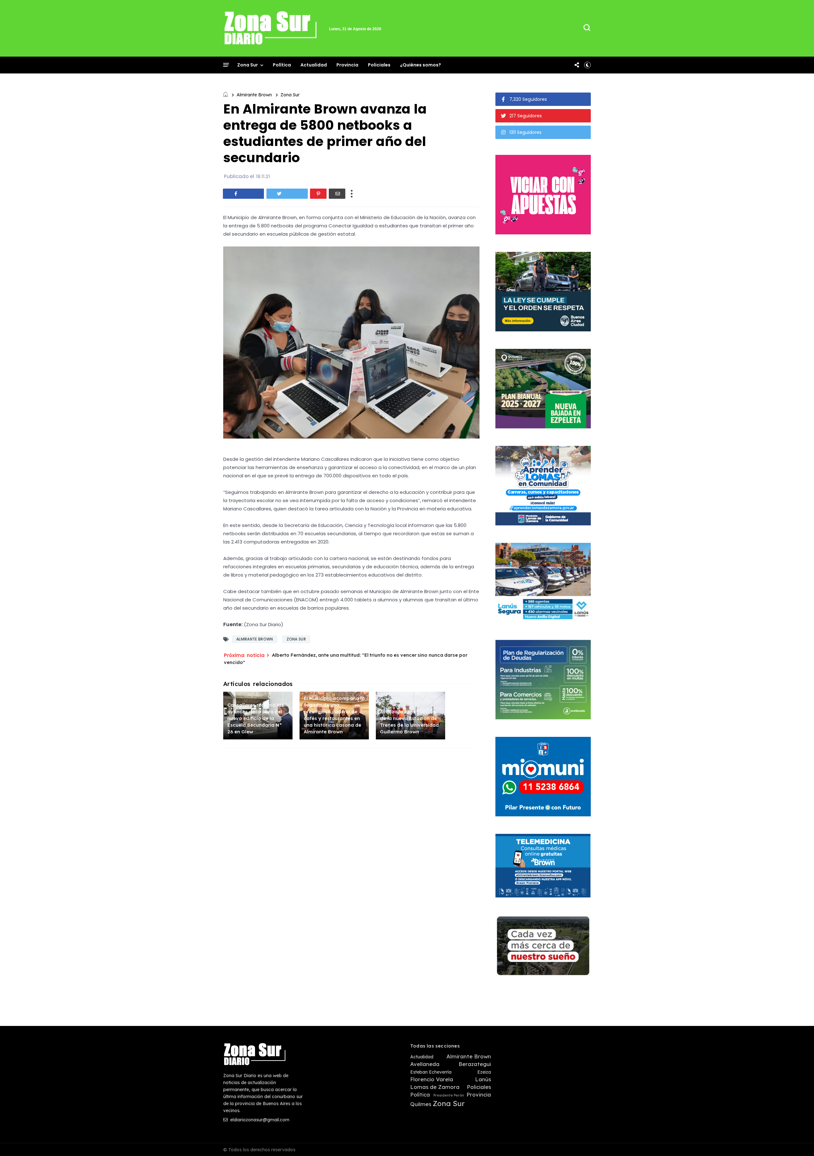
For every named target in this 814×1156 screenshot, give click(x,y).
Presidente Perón (448, 1095)
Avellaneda (424, 1064)
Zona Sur (247, 65)
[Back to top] (798, 1140)
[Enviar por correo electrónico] (337, 194)
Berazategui (475, 1064)
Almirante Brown (254, 95)
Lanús (483, 1079)
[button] (587, 65)
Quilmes (420, 1104)
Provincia (347, 65)
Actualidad (313, 65)
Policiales (379, 65)
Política (282, 65)
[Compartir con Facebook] (243, 194)
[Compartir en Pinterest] (318, 194)
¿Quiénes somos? (420, 65)
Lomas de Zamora (434, 1087)
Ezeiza (484, 1072)
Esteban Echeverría (431, 1072)
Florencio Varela (431, 1079)
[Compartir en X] (287, 194)
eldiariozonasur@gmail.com (259, 1120)
